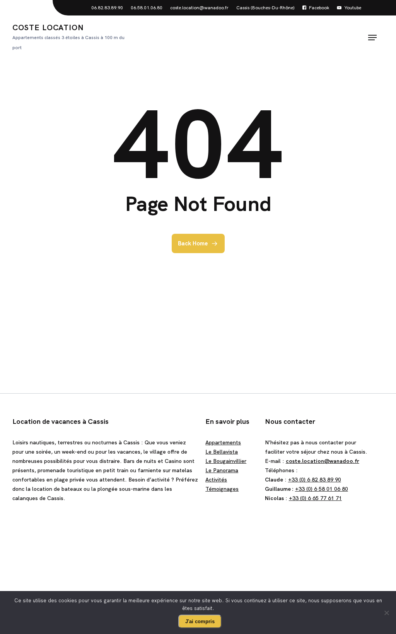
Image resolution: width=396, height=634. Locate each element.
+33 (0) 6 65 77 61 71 (315, 498)
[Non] (386, 613)
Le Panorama (221, 470)
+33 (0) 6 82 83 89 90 (314, 479)
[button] (372, 37)
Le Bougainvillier (225, 461)
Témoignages (222, 488)
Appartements (223, 442)
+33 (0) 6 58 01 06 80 (321, 488)
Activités (216, 479)
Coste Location (68, 36)
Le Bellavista (221, 451)
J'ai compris (200, 621)
